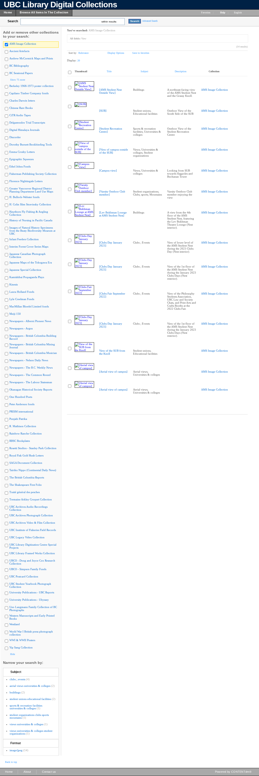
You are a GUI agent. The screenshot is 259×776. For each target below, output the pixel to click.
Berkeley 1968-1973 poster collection (31, 85)
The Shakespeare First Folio (25, 484)
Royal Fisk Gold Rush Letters (26, 455)
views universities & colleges (26, 724)
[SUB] (102, 110)
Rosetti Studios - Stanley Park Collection (32, 448)
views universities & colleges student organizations (31, 732)
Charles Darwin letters (22, 100)
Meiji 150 (15, 313)
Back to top (11, 762)
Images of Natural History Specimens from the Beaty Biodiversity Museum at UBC (32, 230)
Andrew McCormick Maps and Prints (31, 58)
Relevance (83, 53)
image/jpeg (16, 750)
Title (109, 71)
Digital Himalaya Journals (24, 129)
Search (13, 21)
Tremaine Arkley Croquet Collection (30, 499)
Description (180, 71)
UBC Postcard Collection (23, 576)
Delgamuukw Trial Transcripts (27, 122)
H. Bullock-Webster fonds (24, 197)
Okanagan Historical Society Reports (30, 389)
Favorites (205, 12)
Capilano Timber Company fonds (29, 93)
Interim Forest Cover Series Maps (28, 246)
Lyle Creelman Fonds (21, 299)
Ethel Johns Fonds (20, 166)
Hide (12, 654)
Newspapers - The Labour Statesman (30, 382)
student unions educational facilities (30, 698)
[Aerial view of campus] (113, 371)
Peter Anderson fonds (21, 404)
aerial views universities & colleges (30, 685)
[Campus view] (108, 170)
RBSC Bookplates (19, 440)
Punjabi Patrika (18, 418)
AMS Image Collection (22, 43)
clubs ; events (17, 679)
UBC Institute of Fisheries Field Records (32, 529)
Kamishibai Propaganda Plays (26, 277)
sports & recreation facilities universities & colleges (26, 707)
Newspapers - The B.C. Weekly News (31, 367)
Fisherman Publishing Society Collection (33, 173)
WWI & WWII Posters (22, 640)
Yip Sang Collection (21, 647)
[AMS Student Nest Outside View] (110, 91)
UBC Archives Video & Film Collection (32, 522)
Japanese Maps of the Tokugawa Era (30, 262)
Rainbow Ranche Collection (25, 433)
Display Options (115, 53)
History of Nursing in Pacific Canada (30, 220)
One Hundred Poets (20, 396)
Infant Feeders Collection (24, 239)
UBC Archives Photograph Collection (31, 515)
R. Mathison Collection (22, 426)
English (238, 12)
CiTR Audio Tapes (20, 115)
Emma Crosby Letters (22, 151)
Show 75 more (17, 79)
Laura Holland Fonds (21, 291)
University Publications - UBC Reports (31, 592)
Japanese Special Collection (25, 269)
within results (108, 21)
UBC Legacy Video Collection (27, 537)
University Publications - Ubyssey (29, 599)
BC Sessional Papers (21, 73)
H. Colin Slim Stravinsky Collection (30, 204)
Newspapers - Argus (21, 328)
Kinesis (13, 284)
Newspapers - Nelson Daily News (28, 360)
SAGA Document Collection (25, 462)
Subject (15, 672)
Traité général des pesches (24, 492)
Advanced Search (150, 20)
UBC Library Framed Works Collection (32, 553)
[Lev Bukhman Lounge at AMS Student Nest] (113, 214)
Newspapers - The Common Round (30, 374)
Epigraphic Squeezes (21, 159)
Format (15, 743)
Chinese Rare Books (21, 107)
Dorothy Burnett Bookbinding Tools (30, 144)
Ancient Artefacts (19, 51)
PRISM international (21, 411)
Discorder (15, 137)
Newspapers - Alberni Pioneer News (30, 321)
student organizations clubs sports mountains (29, 716)
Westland (14, 624)
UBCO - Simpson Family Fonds (27, 569)
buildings (15, 692)
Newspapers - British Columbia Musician (33, 352)
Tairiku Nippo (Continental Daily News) (32, 470)
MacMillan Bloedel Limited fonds (29, 306)
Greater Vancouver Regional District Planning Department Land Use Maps (31, 190)
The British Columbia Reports (26, 477)
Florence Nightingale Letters (25, 181)
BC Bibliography (19, 65)
